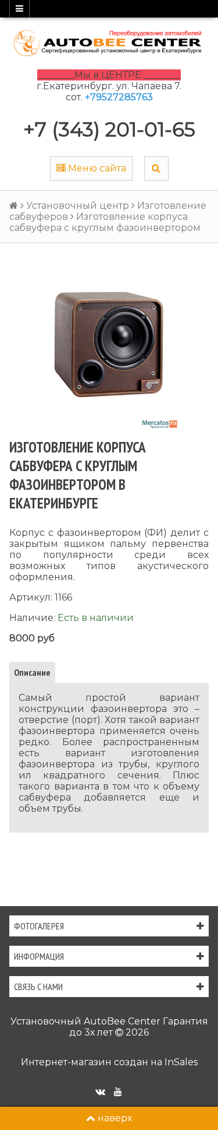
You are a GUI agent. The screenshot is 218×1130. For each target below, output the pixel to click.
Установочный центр (77, 205)
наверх (115, 1118)
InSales (181, 1062)
